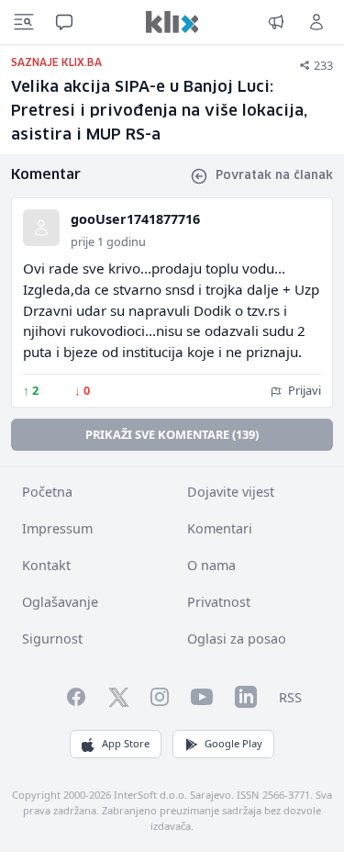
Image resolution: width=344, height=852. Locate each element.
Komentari (219, 528)
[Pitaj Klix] (64, 22)
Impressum (57, 528)
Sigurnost (52, 638)
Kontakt (46, 565)
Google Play (233, 743)
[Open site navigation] (24, 22)
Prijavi (303, 390)
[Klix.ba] (172, 22)
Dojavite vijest (230, 491)
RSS (290, 697)
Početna (47, 491)
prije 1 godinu (108, 241)
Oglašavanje (60, 602)
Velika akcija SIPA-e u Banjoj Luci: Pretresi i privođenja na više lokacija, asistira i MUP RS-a (159, 111)
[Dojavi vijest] (276, 22)
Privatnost (218, 602)
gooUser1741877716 (135, 219)
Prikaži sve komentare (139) (172, 434)
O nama (211, 565)
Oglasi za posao (236, 638)
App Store (126, 743)
